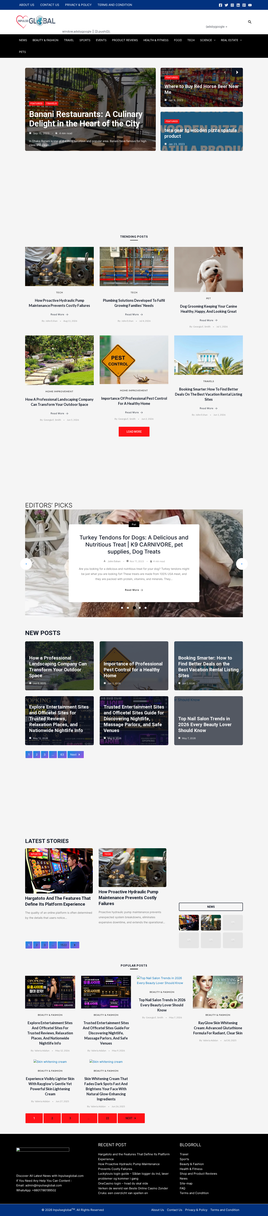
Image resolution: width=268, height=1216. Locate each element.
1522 (63, 945)
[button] (250, 22)
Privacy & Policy (78, 5)
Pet (208, 298)
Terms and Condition (115, 5)
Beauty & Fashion (45, 40)
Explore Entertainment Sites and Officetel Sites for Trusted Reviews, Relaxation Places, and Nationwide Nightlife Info (59, 718)
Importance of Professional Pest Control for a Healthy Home (133, 669)
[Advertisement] (133, 19)
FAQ (182, 1188)
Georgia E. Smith (202, 326)
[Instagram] (232, 5)
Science (206, 40)
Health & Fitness (156, 40)
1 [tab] (122, 608)
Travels (51, 103)
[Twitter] (226, 5)
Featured (36, 103)
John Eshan (51, 320)
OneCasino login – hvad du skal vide (123, 1183)
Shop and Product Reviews (198, 1173)
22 (107, 1118)
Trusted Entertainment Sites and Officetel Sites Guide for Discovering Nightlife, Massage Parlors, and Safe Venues (134, 718)
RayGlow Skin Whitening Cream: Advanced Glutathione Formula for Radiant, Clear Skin (217, 1028)
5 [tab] (146, 608)
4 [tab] (140, 607)
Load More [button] (134, 431)
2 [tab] (128, 608)
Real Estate (229, 40)
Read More (57, 314)
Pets (22, 51)
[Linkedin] (238, 5)
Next (73, 754)
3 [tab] (134, 608)
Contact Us (49, 5)
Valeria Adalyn (42, 1050)
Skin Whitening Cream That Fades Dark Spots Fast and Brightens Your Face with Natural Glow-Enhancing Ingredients (106, 1088)
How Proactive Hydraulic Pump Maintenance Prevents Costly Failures (128, 897)
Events (101, 40)
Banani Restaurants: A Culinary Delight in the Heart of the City (86, 118)
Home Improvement (59, 391)
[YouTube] (250, 5)
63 (62, 754)
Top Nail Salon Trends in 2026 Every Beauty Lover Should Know (205, 724)
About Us (26, 5)
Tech (191, 40)
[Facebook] (220, 5)
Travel (69, 40)
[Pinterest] (244, 5)
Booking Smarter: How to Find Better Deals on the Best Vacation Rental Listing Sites (208, 394)
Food (178, 40)
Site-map (186, 1183)
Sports (84, 40)
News (23, 40)
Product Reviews (125, 40)
